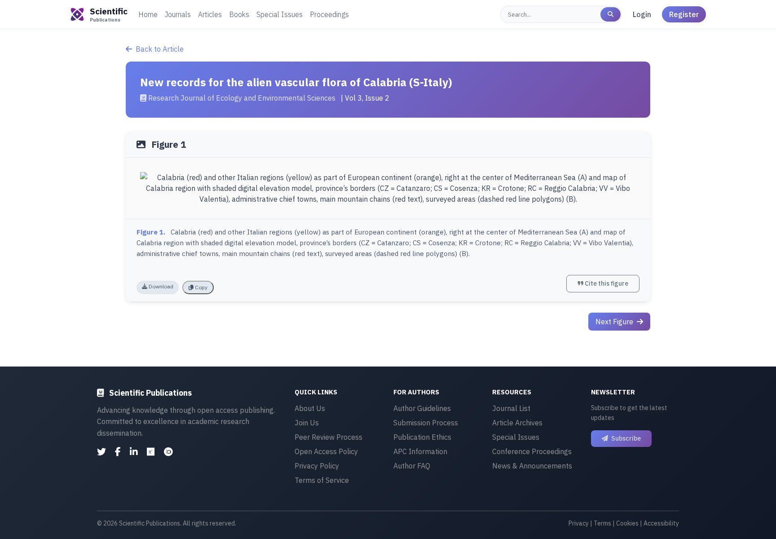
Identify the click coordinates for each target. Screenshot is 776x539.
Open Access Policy (326, 451)
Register (684, 14)
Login (642, 14)
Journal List (511, 408)
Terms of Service (322, 480)
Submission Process (425, 422)
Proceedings (329, 14)
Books (239, 14)
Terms (602, 523)
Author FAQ (411, 465)
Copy (200, 287)
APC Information (420, 451)
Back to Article (160, 48)
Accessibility (661, 523)
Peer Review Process (328, 437)
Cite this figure (605, 283)
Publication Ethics (422, 437)
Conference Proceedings (532, 451)
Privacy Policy (317, 465)
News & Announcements (532, 465)
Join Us (307, 422)
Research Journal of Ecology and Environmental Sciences (241, 97)
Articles (210, 14)
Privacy (579, 523)
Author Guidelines (422, 408)
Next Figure (615, 321)
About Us (310, 408)
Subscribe (625, 438)
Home (148, 14)
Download (160, 286)
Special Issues (279, 14)
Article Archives (517, 422)
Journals (178, 14)
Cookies (627, 523)
